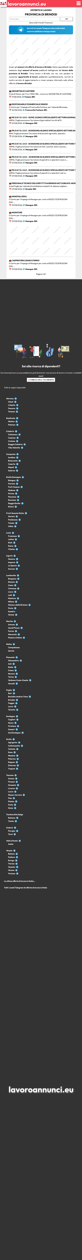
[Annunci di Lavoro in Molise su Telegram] (14, 644)
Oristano (12, 726)
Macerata (12, 634)
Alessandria (13, 660)
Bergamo (12, 578)
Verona (11, 870)
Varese (11, 614)
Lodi (10, 595)
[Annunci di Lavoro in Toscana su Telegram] (15, 775)
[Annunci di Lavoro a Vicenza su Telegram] (17, 873)
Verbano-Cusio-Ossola (18, 680)
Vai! (66, 19)
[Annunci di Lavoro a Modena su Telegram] (17, 490)
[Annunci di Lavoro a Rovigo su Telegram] (16, 860)
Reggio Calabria (15, 444)
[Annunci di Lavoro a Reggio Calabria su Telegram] (24, 444)
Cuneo (11, 670)
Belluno (11, 854)
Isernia (11, 651)
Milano (11, 601)
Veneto (9, 850)
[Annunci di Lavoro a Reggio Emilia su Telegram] (22, 503)
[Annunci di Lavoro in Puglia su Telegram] (14, 690)
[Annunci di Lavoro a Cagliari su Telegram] (17, 719)
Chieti (10, 402)
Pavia (10, 608)
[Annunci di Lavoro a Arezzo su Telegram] (16, 778)
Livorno (11, 788)
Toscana (10, 775)
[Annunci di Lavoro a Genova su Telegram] (17, 559)
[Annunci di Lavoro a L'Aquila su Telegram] (17, 405)
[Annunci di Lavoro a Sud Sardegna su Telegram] (22, 732)
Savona (11, 569)
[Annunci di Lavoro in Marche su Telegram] (15, 621)
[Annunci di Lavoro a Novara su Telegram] (17, 673)
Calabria (10, 431)
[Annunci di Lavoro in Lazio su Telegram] (13, 533)
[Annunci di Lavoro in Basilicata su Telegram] (17, 418)
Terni (10, 834)
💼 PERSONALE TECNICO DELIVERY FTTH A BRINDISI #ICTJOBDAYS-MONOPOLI (45, 183)
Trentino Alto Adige (14, 814)
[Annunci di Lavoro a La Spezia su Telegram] (19, 565)
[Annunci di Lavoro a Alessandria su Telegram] (21, 660)
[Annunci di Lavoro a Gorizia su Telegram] (17, 516)
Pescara (11, 408)
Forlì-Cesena (14, 487)
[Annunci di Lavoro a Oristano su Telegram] (18, 726)
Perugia (11, 831)
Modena (11, 490)
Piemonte (10, 657)
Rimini (11, 506)
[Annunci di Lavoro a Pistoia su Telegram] (16, 801)
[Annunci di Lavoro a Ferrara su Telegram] (17, 483)
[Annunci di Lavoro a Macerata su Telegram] (19, 634)
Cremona (12, 588)
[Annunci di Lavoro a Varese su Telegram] (16, 614)
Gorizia (11, 516)
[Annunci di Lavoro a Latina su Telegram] (16, 539)
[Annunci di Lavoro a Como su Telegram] (15, 585)
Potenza (11, 424)
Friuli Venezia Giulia (15, 513)
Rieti (10, 542)
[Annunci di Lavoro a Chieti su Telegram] (15, 402)
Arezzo (11, 778)
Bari (10, 693)
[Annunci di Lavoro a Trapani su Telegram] (17, 768)
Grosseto (12, 785)
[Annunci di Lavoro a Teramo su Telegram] (17, 411)
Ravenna (12, 500)
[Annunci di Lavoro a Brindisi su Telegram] (17, 700)
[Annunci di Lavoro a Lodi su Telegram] (14, 595)
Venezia (11, 867)
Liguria (9, 555)
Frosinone (12, 536)
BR (33, 97)
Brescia (11, 582)
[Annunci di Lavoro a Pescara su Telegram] (17, 408)
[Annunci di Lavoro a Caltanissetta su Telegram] (22, 746)
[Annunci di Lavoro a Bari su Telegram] (14, 693)
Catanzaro (13, 434)
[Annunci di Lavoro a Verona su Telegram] (16, 870)
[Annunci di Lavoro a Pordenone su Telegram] (19, 519)
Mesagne (29, 123)
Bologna (11, 480)
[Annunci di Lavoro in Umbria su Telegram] (15, 827)
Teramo (11, 411)
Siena (10, 808)
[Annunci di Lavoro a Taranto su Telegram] (17, 709)
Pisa (10, 798)
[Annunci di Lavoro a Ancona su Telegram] (17, 624)
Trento (11, 821)
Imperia (11, 562)
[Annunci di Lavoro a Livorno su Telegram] (17, 788)
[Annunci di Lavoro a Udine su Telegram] (15, 526)
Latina (11, 539)
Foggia (11, 703)
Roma (10, 546)
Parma (11, 493)
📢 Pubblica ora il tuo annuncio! (41, 380)
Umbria (9, 827)
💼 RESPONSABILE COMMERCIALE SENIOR (28, 104)
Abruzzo (10, 398)
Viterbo (11, 549)
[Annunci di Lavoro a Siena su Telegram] (15, 808)
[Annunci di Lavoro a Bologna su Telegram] (17, 480)
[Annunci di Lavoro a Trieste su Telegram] (16, 523)
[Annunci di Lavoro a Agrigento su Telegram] (19, 742)
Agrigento (12, 742)
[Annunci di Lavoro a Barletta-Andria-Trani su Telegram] (30, 696)
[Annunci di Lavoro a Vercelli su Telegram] (17, 683)
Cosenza (12, 438)
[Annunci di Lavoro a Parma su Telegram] (16, 493)
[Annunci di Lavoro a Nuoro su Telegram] (15, 723)
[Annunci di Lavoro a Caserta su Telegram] (17, 464)
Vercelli (11, 683)
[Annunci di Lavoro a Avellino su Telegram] (17, 457)
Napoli (11, 467)
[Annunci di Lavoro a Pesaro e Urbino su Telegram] (24, 637)
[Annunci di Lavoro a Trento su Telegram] (16, 821)
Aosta (10, 844)
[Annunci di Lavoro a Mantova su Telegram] (18, 598)
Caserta (11, 464)
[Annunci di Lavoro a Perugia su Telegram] (17, 831)
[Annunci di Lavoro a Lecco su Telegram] (15, 592)
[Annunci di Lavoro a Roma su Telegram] (15, 546)
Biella (10, 667)
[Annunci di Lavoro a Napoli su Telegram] (16, 467)
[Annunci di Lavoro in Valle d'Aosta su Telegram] (20, 841)
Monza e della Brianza (18, 605)
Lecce (10, 706)
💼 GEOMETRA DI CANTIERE (22, 91)
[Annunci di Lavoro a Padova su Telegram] (17, 857)
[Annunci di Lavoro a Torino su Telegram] (16, 677)
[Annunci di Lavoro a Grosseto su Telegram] (18, 785)
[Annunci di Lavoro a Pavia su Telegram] (15, 608)
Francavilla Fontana (34, 110)
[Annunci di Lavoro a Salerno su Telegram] (17, 470)
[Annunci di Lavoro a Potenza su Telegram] (17, 424)
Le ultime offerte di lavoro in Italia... (19, 881)
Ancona (11, 624)
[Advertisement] (41, 50)
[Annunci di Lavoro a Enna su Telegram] (14, 752)
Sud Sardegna (14, 732)
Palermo (12, 759)
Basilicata (10, 418)
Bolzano (11, 818)
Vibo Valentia (14, 447)
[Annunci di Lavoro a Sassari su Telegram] (17, 729)
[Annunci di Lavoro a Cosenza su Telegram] (17, 438)
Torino (11, 677)
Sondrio (11, 611)
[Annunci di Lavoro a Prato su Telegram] (15, 805)
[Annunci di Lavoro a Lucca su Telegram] (15, 791)
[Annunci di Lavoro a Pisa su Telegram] (14, 798)
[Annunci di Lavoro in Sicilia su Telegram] (13, 739)
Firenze (11, 781)
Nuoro (10, 723)
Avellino (11, 457)
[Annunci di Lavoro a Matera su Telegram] (16, 421)
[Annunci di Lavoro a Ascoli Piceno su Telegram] (21, 628)
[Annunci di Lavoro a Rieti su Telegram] (14, 542)
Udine (10, 526)
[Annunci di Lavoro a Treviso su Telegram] (16, 863)
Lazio (8, 533)
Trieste (11, 523)
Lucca (10, 791)
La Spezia (12, 565)
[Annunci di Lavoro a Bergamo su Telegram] (18, 578)
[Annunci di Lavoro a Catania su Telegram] (17, 749)
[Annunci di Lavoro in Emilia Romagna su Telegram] (23, 477)
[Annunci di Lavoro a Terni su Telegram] (15, 834)
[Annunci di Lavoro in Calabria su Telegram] (16, 431)
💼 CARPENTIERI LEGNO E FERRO (24, 260)
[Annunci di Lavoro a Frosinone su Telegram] (19, 536)
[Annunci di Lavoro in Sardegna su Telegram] (17, 716)
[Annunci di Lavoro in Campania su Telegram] (17, 454)
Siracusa (12, 765)
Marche (9, 621)
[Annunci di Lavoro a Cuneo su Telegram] (16, 670)
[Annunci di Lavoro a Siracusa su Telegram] (18, 765)
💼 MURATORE (15, 212)
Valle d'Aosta (12, 841)
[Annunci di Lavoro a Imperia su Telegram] (17, 562)
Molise (9, 644)
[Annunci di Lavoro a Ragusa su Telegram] (17, 762)
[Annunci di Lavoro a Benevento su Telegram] (19, 460)
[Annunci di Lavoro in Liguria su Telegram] (14, 555)
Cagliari (11, 719)
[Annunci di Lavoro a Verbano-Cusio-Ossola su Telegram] (30, 680)
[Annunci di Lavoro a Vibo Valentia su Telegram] (22, 447)
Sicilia (9, 739)
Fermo (11, 631)
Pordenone (13, 519)
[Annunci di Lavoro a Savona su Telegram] (17, 569)
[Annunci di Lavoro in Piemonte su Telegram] (16, 657)
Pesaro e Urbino (15, 637)
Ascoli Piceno (14, 628)
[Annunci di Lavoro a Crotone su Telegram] (17, 441)
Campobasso (14, 647)
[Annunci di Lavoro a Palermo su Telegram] (18, 759)
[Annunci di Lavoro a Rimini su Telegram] (16, 506)
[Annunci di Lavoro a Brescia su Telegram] (17, 582)
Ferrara (11, 483)
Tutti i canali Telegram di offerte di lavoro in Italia (25, 887)
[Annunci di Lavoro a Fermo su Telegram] (16, 631)
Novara (11, 673)
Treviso (11, 863)
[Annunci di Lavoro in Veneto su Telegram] (14, 850)
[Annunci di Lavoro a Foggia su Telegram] (16, 703)
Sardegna (10, 716)
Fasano (28, 97)
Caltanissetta (14, 746)
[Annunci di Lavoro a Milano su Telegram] (16, 601)
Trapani (11, 768)
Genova (11, 559)
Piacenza (12, 497)
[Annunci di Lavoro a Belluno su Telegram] (17, 854)
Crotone (11, 441)
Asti (10, 664)
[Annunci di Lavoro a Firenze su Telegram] (17, 781)
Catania (11, 749)
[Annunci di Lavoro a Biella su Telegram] (15, 667)
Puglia (9, 690)
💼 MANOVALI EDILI (18, 196)
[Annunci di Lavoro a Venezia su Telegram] (17, 867)
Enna (10, 752)
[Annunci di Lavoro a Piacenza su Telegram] (18, 497)
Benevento (13, 460)
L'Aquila (11, 405)
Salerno (11, 470)
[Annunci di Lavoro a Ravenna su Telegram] (18, 500)
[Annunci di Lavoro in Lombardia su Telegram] (18, 575)
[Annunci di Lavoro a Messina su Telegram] (17, 755)
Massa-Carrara (15, 795)
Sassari (11, 729)
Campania (10, 454)
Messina (11, 755)
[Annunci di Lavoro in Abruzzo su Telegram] (16, 398)
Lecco (10, 592)
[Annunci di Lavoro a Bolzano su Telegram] (17, 818)
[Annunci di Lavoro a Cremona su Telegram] (18, 588)
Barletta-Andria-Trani (18, 696)
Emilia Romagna (13, 477)
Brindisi (28, 189)
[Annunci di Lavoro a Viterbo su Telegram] (17, 549)
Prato (10, 805)
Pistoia (11, 801)
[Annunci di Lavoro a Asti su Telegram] (13, 664)
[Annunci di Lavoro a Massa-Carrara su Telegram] (24, 795)
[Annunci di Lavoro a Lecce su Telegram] (15, 706)
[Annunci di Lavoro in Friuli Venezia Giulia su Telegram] (26, 513)
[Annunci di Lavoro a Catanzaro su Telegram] (19, 434)
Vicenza (11, 873)
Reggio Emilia (14, 503)
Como (10, 585)
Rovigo (11, 860)
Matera (11, 421)
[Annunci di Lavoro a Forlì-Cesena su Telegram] (21, 487)
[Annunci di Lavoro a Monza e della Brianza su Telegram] (29, 605)
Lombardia (11, 575)
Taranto (11, 709)
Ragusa (11, 762)
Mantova (12, 598)
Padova (11, 857)
